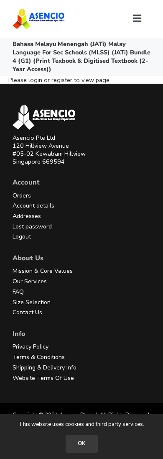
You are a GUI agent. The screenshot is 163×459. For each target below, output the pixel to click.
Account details (33, 206)
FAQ (18, 292)
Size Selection (32, 302)
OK (82, 443)
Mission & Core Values (43, 271)
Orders (22, 196)
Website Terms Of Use (43, 378)
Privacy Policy (30, 347)
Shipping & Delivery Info (44, 368)
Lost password (32, 227)
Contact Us (27, 312)
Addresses (27, 216)
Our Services (30, 281)
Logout (22, 237)
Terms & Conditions (39, 357)
